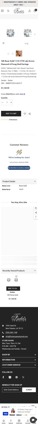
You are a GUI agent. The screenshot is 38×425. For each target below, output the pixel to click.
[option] (19, 33)
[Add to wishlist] (24, 113)
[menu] (2, 10)
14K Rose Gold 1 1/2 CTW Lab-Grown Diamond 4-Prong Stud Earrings (12, 295)
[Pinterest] (16, 377)
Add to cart (11, 114)
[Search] (8, 11)
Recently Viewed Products (14, 271)
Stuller (10, 80)
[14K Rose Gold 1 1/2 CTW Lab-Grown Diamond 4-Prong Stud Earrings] (12, 279)
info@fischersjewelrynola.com (17, 336)
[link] (19, 260)
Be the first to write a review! (19, 168)
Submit (29, 390)
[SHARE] (29, 113)
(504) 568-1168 (11, 332)
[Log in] (29, 11)
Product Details (9, 181)
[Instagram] (9, 377)
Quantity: (4, 98)
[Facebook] (3, 377)
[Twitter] (23, 377)
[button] (31, 34)
